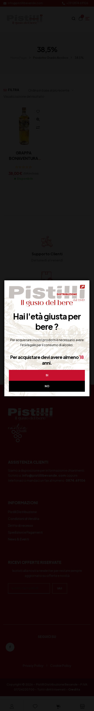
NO (47, 386)
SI (47, 375)
